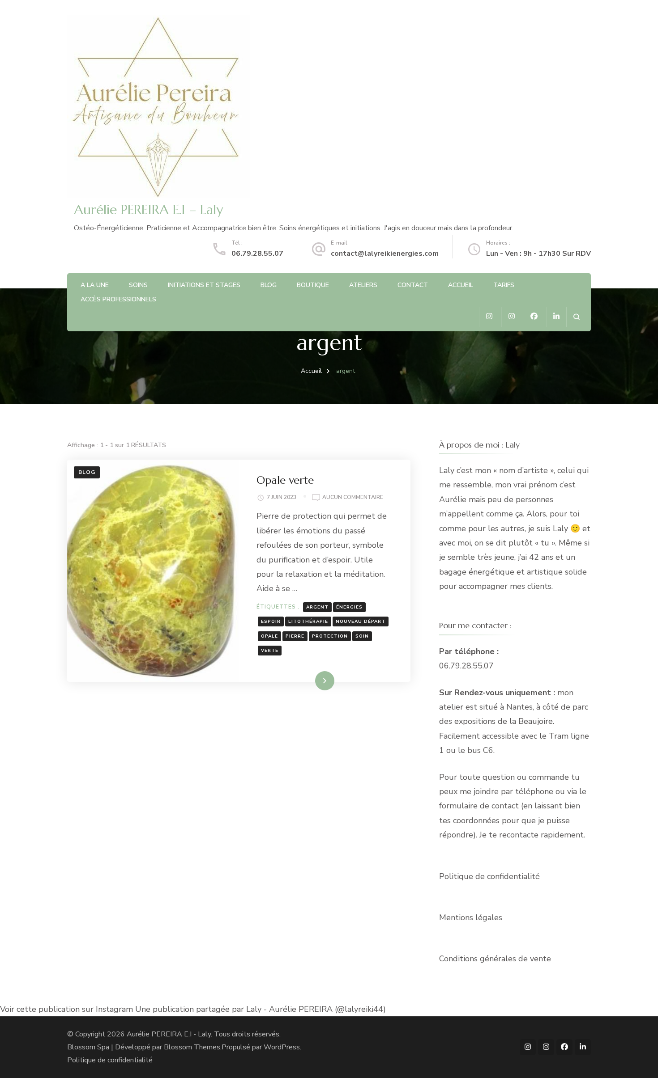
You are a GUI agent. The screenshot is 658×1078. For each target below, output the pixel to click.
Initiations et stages (204, 285)
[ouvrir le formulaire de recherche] (576, 317)
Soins (138, 285)
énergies (349, 607)
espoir (271, 621)
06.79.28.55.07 (257, 253)
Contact (412, 285)
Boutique (313, 285)
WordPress (282, 1047)
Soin (362, 636)
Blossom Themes (192, 1047)
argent (317, 607)
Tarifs (503, 285)
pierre (295, 636)
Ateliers (363, 285)
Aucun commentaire (352, 498)
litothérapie (308, 621)
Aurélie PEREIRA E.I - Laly (169, 1034)
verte (269, 650)
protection (330, 636)
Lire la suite (309, 680)
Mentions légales (470, 917)
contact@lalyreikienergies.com (385, 253)
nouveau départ (360, 621)
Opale (269, 636)
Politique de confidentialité (489, 876)
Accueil (460, 285)
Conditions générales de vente (495, 958)
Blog (269, 285)
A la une (95, 285)
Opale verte (285, 480)
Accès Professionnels (118, 299)
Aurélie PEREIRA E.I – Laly (148, 209)
